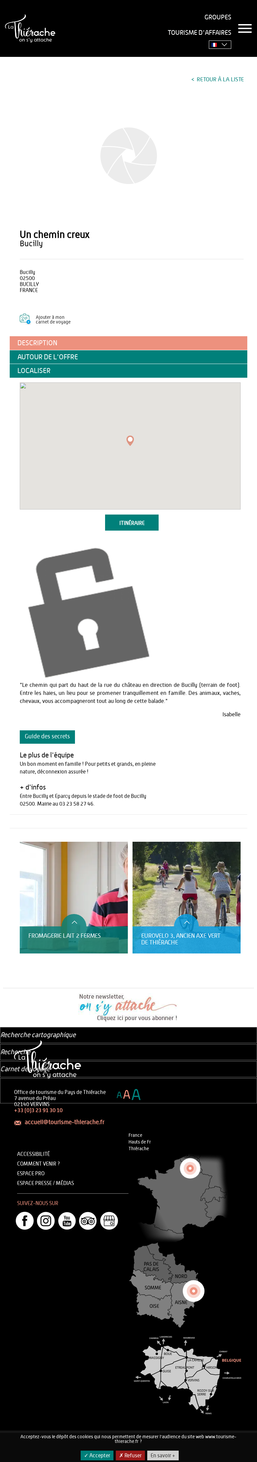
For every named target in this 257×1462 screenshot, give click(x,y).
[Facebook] (25, 1221)
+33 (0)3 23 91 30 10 (38, 1110)
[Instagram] (46, 1221)
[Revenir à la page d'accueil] (30, 28)
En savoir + (163, 1455)
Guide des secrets (47, 737)
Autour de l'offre (47, 357)
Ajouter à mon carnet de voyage (53, 320)
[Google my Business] (109, 1221)
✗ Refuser (130, 1455)
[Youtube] (67, 1221)
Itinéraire (132, 523)
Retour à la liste (219, 79)
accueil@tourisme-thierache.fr (64, 1122)
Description (37, 343)
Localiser (34, 370)
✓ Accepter (97, 1455)
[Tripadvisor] (88, 1221)
